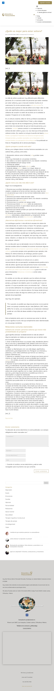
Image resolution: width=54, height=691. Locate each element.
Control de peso (42, 10)
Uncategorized (22, 34)
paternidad (10, 195)
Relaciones (8, 508)
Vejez (7, 527)
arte (32, 155)
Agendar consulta (45, 3)
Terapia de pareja (11, 521)
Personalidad (9, 505)
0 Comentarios (30, 34)
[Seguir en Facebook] (3, 3)
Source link (9, 418)
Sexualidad (9, 515)
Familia (7, 499)
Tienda (39, 18)
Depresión (8, 490)
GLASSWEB (10, 34)
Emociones (8, 496)
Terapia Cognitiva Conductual (15, 518)
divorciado (22, 200)
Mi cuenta (40, 20)
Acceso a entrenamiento (44, 22)
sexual (20, 168)
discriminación (28, 217)
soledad (15, 128)
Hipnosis (39, 8)
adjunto (28, 166)
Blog (38, 16)
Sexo (47, 193)
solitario (8, 360)
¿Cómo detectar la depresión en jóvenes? (21, 538)
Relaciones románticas (24, 272)
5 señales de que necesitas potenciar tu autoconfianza (24, 532)
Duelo (7, 493)
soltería (7, 215)
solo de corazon (36, 105)
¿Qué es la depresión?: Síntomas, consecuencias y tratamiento (27, 551)
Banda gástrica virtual (45, 12)
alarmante (24, 204)
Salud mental (9, 512)
